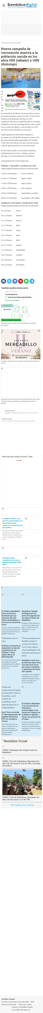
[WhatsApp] (26, 281)
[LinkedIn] (14, 281)
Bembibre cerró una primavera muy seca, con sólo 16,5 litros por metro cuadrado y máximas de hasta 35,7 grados (31, 666)
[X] (9, 281)
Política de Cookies (25, 1004)
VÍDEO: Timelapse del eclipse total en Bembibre (19, 751)
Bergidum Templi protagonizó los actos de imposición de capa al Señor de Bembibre (31, 615)
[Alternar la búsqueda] (40, 5)
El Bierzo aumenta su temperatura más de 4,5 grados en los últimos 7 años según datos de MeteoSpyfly (11, 651)
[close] (3, 5)
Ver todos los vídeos (22, 805)
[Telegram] (32, 281)
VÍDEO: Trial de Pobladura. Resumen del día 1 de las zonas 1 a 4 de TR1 (20, 798)
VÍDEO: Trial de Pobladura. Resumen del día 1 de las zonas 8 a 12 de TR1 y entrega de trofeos (21, 763)
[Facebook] (3, 281)
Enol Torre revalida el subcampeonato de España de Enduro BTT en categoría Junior (11, 716)
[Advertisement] (21, 902)
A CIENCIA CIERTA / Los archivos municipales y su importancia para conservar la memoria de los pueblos (12, 523)
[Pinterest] (20, 281)
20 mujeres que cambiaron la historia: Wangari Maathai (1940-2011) (12, 561)
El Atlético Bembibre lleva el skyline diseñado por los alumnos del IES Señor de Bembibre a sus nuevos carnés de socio (11, 618)
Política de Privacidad (9, 1004)
